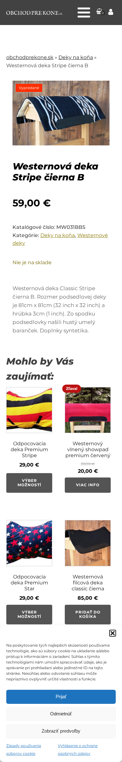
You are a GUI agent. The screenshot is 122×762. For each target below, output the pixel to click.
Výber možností (29, 482)
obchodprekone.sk (29, 57)
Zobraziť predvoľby (61, 731)
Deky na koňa (75, 57)
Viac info (87, 484)
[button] (112, 633)
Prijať (61, 696)
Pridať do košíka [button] (87, 614)
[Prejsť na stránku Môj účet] (111, 12)
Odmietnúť (61, 713)
